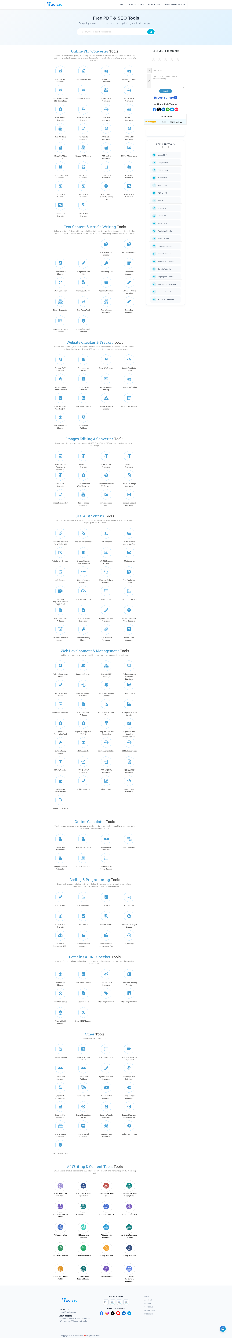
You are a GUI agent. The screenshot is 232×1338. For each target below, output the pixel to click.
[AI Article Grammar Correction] (129, 1227)
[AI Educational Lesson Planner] (83, 1268)
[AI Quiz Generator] (106, 1268)
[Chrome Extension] (112, 1302)
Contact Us (148, 1307)
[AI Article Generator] (83, 1248)
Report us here (164, 97)
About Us (148, 1300)
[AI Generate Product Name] (106, 1185)
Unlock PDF (162, 216)
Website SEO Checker (174, 4)
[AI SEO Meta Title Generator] (60, 1185)
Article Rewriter (163, 239)
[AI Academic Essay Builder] (60, 1268)
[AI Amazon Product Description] (83, 1185)
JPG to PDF (162, 185)
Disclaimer (148, 1314)
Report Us (148, 1303)
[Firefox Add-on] (119, 1302)
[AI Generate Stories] (106, 1206)
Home (122, 4)
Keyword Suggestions (166, 261)
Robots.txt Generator (166, 299)
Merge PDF (162, 155)
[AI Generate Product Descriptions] (129, 1185)
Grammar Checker (165, 246)
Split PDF (161, 201)
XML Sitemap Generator (167, 284)
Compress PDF (164, 163)
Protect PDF (162, 223)
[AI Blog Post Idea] (106, 1248)
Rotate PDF (162, 208)
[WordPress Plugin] (126, 1302)
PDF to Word (163, 170)
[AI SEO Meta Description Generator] (129, 1268)
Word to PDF (163, 178)
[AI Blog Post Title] (129, 1248)
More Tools (154, 4)
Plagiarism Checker (165, 231)
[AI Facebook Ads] (60, 1227)
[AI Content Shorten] (129, 1206)
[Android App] (106, 1302)
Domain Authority (164, 269)
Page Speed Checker (166, 277)
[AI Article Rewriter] (60, 1248)
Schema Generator (165, 292)
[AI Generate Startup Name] (60, 1206)
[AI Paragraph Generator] (106, 1227)
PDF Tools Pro (136, 4)
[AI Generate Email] (83, 1206)
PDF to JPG (162, 193)
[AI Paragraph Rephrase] (83, 1227)
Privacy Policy (149, 1310)
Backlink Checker (164, 254)
